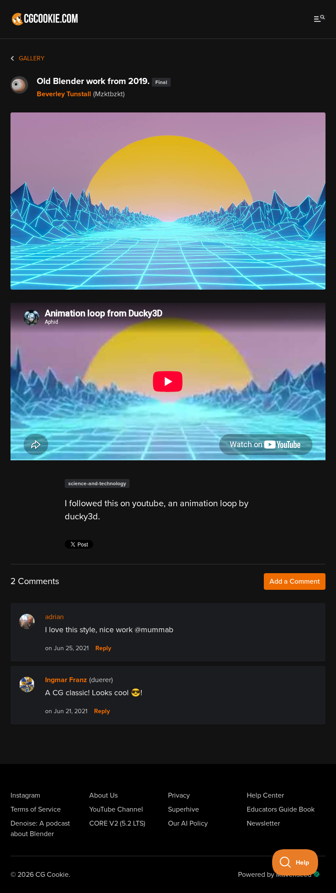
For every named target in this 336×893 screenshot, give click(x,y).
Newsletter (263, 823)
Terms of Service (35, 809)
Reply (103, 648)
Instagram (25, 795)
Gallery (31, 58)
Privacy (179, 795)
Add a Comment (295, 581)
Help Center (265, 795)
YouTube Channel (116, 809)
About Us (103, 795)
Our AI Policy (188, 823)
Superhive (183, 809)
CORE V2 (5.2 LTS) (117, 823)
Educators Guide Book (281, 809)
